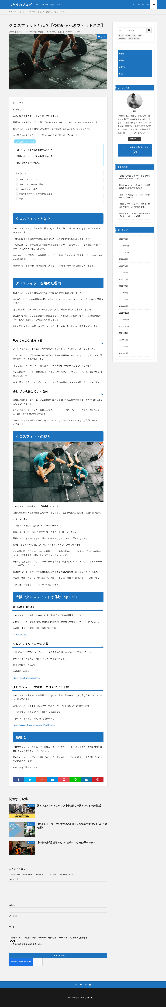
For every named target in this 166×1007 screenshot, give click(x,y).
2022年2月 (123, 299)
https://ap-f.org (20, 634)
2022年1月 (123, 306)
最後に (20, 198)
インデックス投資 (134, 38)
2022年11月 (124, 246)
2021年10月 (124, 326)
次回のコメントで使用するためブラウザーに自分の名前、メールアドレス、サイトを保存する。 (50, 937)
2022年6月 (123, 279)
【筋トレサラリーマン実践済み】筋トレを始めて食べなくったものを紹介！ (72, 825)
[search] (149, 30)
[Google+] (41, 779)
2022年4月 (123, 293)
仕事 (58, 4)
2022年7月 (123, 272)
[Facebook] (18, 779)
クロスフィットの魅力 (26, 189)
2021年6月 (123, 353)
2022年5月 (123, 286)
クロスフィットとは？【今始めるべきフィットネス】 (47, 12)
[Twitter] (30, 779)
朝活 (123, 67)
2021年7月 (123, 346)
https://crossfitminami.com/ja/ (26, 678)
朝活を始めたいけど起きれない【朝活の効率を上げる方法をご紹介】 (134, 186)
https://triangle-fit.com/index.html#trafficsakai (34, 725)
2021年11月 (124, 319)
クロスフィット (54, 32)
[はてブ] (52, 779)
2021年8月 (123, 340)
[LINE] (75, 779)
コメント (14, 879)
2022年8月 (123, 266)
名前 (12, 905)
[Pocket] (64, 779)
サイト (12, 927)
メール (13, 916)
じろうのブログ (20, 4)
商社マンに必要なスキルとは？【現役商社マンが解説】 (134, 195)
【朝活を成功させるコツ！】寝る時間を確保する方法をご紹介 (134, 177)
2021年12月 (124, 313)
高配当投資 (122, 38)
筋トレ (45, 4)
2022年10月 (124, 252)
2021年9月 (123, 333)
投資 (52, 4)
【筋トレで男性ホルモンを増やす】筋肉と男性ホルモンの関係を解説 (134, 205)
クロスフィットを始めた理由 (29, 184)
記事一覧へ (134, 139)
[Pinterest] (97, 779)
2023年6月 (123, 239)
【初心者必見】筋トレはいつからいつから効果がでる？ (66, 842)
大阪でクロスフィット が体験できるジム (34, 194)
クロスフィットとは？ (26, 179)
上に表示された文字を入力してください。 (26, 944)
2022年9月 (123, 259)
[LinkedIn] (86, 779)
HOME (13, 12)
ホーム (37, 4)
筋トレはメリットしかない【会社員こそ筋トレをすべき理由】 (69, 805)
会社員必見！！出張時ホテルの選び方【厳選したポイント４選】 (134, 214)
